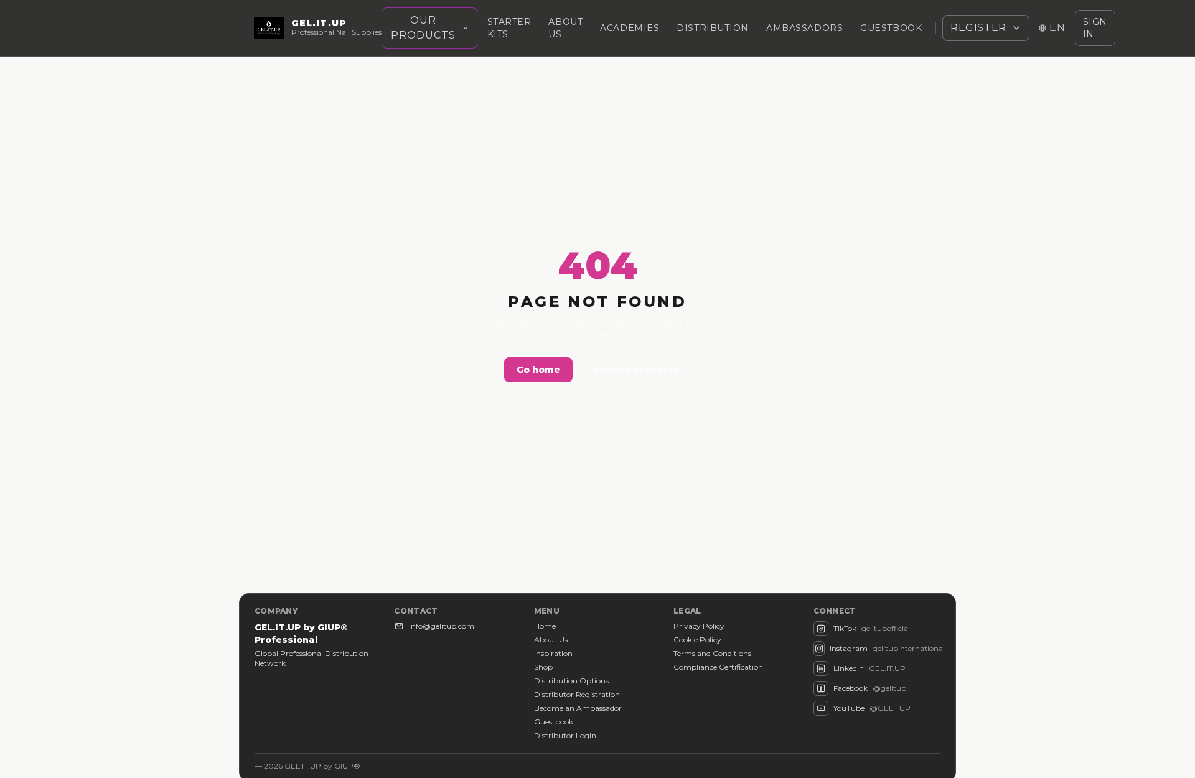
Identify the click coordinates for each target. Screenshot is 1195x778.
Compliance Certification (718, 667)
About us (565, 28)
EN (1057, 28)
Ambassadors (804, 28)
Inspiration (553, 653)
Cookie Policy (697, 639)
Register (978, 28)
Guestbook (891, 28)
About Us (551, 639)
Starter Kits (509, 28)
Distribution (713, 28)
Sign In (1095, 28)
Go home (538, 369)
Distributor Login (565, 735)
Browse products (635, 369)
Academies (629, 28)
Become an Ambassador (578, 708)
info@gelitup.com (441, 625)
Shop (543, 667)
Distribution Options (571, 680)
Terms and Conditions (712, 653)
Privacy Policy (698, 625)
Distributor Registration (577, 694)
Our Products (423, 27)
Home (545, 625)
